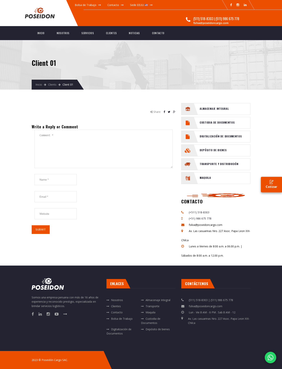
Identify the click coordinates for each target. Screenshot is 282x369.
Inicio (41, 33)
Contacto (113, 5)
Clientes (111, 33)
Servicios (88, 33)
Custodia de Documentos (217, 122)
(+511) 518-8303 (199, 212)
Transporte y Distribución (219, 164)
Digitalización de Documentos (221, 136)
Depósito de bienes (213, 150)
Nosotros (63, 33)
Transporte (152, 306)
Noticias (134, 33)
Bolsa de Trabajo (85, 5)
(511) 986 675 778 (227, 18)
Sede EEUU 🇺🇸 (139, 5)
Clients (52, 84)
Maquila (205, 178)
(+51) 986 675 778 (200, 218)
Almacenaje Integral (214, 108)
